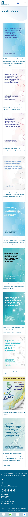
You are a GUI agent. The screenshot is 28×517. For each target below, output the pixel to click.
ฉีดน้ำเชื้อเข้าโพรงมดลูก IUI (6, 498)
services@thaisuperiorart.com (11, 485)
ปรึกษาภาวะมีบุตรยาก (6, 496)
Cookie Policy (17, 510)
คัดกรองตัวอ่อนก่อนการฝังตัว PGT (8, 501)
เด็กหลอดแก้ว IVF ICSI (5, 499)
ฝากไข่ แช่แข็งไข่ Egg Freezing (7, 503)
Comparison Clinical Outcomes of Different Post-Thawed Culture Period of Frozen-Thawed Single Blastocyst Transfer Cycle (13, 286)
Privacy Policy (11, 510)
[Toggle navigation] (25, 3)
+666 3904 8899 (8, 483)
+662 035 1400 (7, 480)
